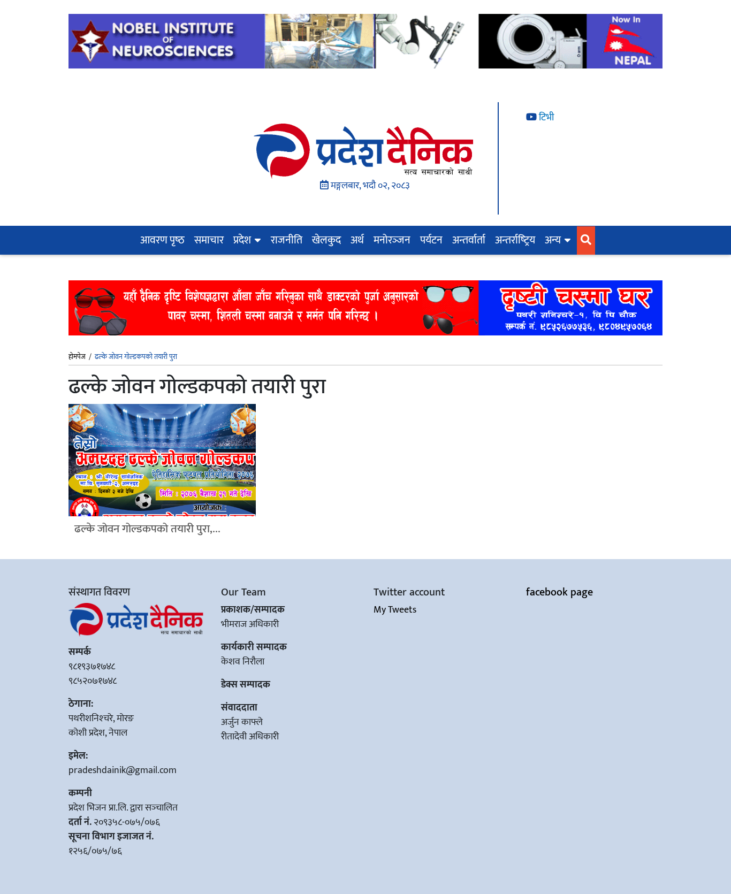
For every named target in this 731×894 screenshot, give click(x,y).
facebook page (559, 592)
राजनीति (286, 240)
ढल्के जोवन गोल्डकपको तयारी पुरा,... (147, 528)
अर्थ (357, 240)
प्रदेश (242, 240)
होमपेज (77, 357)
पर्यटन (431, 240)
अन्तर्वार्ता (468, 240)
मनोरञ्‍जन (392, 240)
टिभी (545, 118)
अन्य (553, 240)
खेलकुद (326, 240)
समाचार (209, 240)
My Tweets (395, 610)
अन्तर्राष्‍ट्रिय (515, 240)
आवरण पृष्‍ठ (162, 240)
